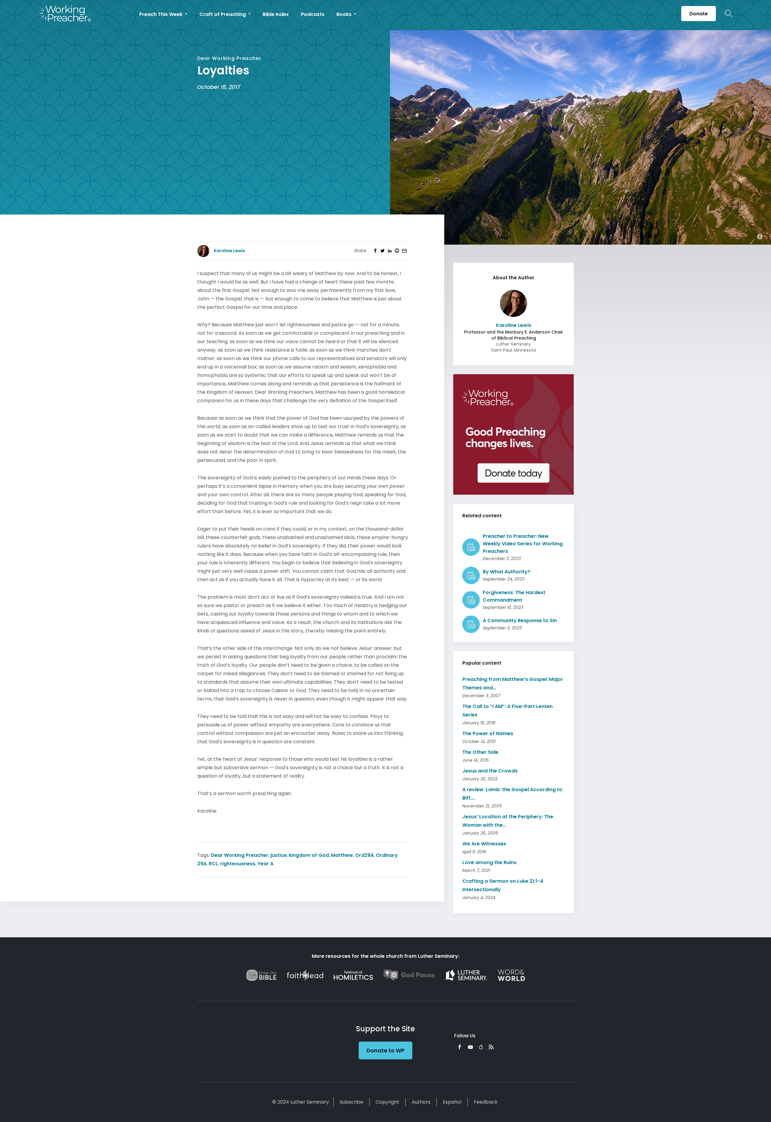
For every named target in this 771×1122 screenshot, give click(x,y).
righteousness (237, 863)
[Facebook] (459, 1047)
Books (344, 14)
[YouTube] (470, 1047)
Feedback (486, 1101)
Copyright (387, 1101)
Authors (421, 1101)
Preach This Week (161, 14)
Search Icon (728, 13)
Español (452, 1101)
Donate (698, 13)
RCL (213, 863)
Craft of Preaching (223, 14)
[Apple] (481, 1047)
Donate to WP (385, 1050)
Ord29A (364, 855)
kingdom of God (309, 855)
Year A (265, 863)
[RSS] (491, 1047)
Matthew (342, 855)
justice (278, 855)
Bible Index (276, 14)
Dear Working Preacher (239, 855)
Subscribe (351, 1101)
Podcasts (312, 14)
